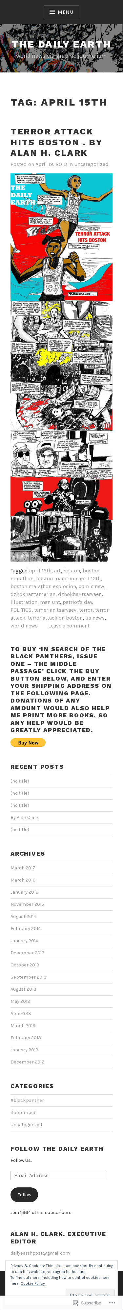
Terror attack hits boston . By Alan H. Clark (56, 142)
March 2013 (22, 1025)
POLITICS (20, 610)
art (57, 570)
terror (85, 610)
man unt (50, 602)
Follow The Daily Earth (57, 1148)
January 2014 (24, 940)
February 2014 (25, 928)
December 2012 (27, 1062)
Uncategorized (91, 164)
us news (95, 618)
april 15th (40, 570)
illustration (23, 602)
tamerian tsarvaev (55, 610)
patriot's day (77, 602)
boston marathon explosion (43, 586)
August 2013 (23, 989)
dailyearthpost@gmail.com (40, 1253)
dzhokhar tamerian (32, 594)
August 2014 (23, 916)
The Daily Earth (62, 44)
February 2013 (25, 1038)
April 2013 (20, 1013)
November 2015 (27, 904)
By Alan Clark (24, 817)
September (23, 1112)
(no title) (19, 781)
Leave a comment (69, 626)
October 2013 (24, 965)
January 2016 (24, 892)
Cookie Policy (33, 1283)
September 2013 (28, 977)
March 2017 (22, 868)
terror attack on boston (55, 618)
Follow (24, 1195)
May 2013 (20, 1001)
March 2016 (22, 880)
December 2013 (27, 953)
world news (24, 626)
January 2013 (24, 1050)
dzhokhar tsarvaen (80, 594)
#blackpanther (27, 1100)
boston (71, 570)
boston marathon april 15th (68, 578)
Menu (65, 12)
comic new (91, 586)
